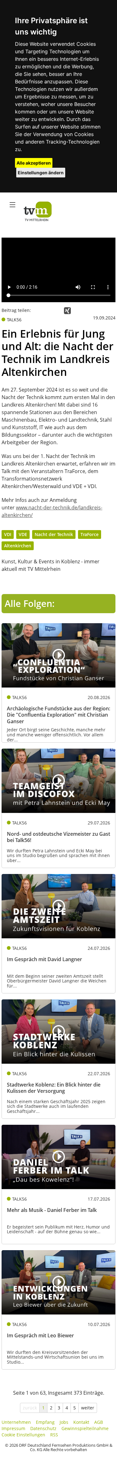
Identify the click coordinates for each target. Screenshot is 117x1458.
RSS (54, 1435)
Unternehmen (16, 1422)
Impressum (13, 1428)
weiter (87, 1408)
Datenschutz (43, 1428)
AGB (98, 1422)
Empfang (45, 1422)
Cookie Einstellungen (23, 1435)
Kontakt (81, 1422)
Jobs (64, 1422)
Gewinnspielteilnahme (85, 1428)
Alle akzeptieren (34, 163)
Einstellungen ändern (41, 172)
